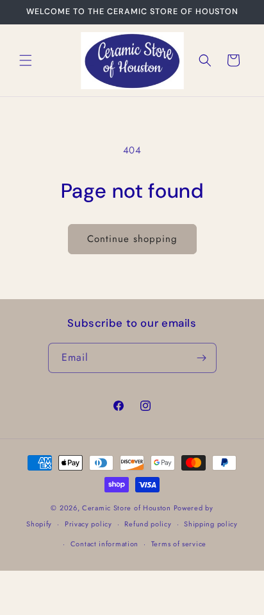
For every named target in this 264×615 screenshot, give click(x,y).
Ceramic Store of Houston (126, 508)
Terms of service (178, 544)
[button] (26, 60)
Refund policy (147, 524)
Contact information (104, 544)
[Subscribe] (202, 358)
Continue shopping (132, 239)
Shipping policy (211, 524)
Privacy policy (88, 524)
